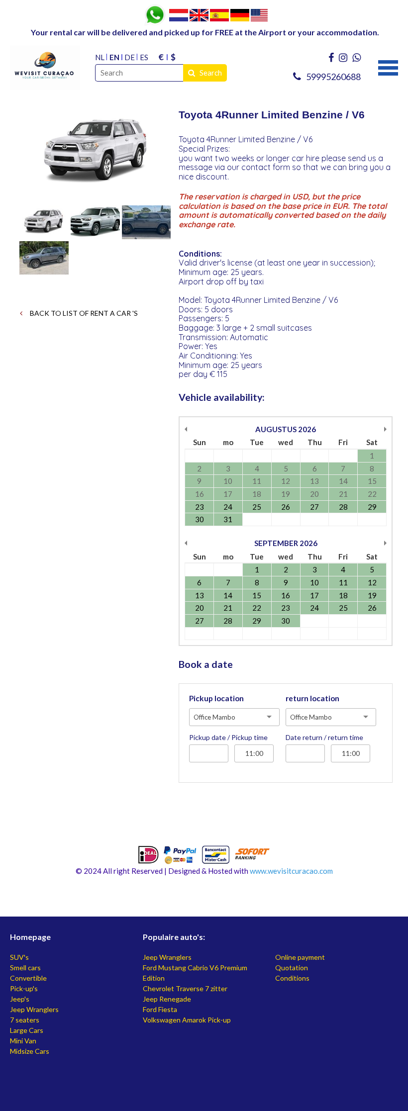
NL (99, 57)
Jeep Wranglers (34, 1009)
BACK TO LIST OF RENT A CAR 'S (83, 313)
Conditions (292, 978)
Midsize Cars (29, 1051)
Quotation (291, 967)
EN (114, 57)
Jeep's (19, 999)
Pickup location (216, 698)
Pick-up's (24, 988)
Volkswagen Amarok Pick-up (187, 1020)
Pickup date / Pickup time (228, 737)
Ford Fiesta (160, 1009)
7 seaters (24, 1020)
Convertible (28, 978)
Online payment (300, 957)
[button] (388, 67)
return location (312, 698)
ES (144, 57)
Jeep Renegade (167, 999)
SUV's (19, 957)
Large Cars (26, 1030)
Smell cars (25, 967)
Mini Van (23, 1040)
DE (129, 57)
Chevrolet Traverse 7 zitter (185, 988)
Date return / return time (324, 737)
